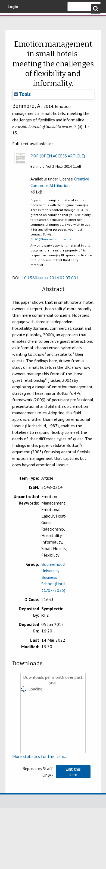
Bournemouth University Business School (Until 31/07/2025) (54, 577)
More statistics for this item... (39, 756)
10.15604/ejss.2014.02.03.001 (50, 277)
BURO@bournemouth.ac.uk (50, 239)
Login (13, 6)
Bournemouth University (12, 20)
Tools (24, 94)
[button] (73, 771)
